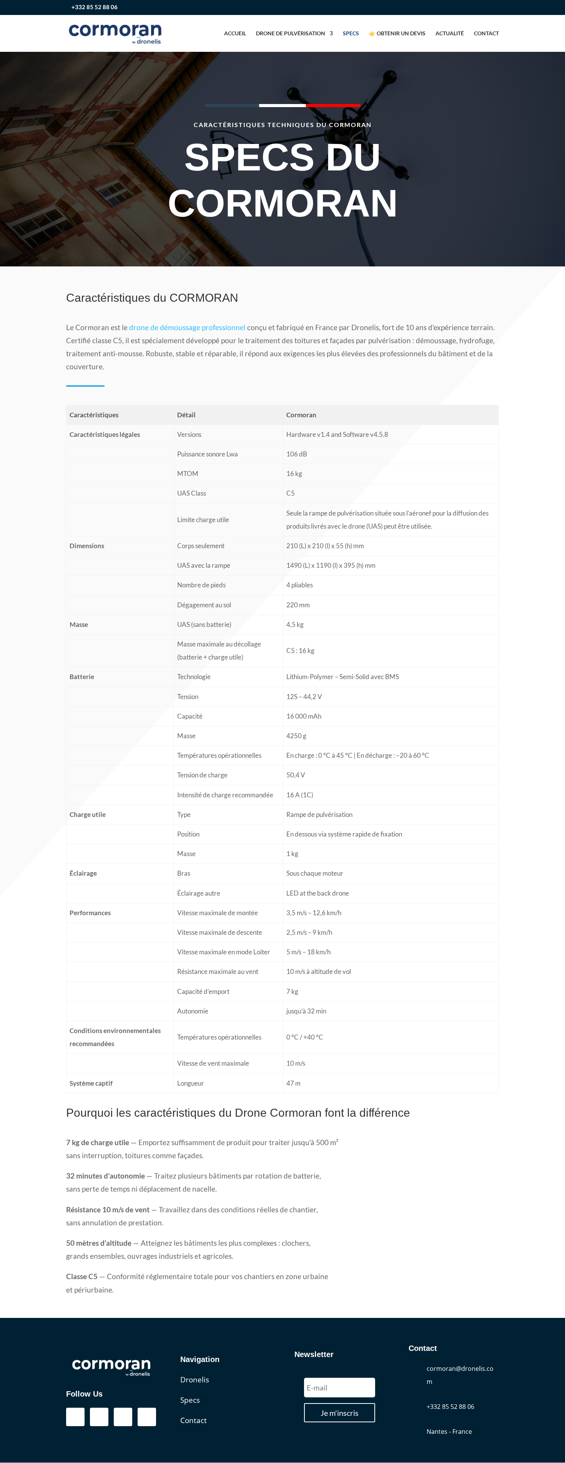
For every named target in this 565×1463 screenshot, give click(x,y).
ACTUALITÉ (449, 33)
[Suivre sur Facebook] (123, 1417)
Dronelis (194, 1380)
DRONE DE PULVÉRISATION (290, 33)
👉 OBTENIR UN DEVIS (397, 33)
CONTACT (486, 33)
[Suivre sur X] (147, 1417)
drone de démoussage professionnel (187, 327)
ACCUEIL (235, 33)
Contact (193, 1420)
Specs (190, 1400)
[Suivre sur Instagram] (75, 1417)
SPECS (351, 33)
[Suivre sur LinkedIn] (99, 1417)
